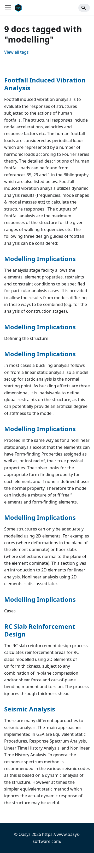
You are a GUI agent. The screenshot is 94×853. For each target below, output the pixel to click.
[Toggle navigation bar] (8, 8)
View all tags (16, 52)
